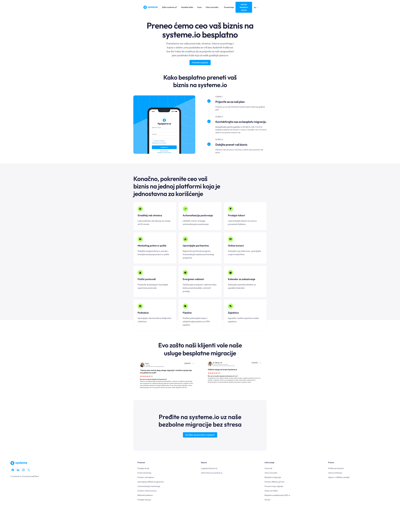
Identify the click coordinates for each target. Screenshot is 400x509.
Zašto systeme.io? (169, 7)
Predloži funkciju (144, 499)
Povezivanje (229, 7)
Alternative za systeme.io (211, 473)
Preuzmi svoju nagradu (274, 486)
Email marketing (144, 473)
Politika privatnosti (336, 468)
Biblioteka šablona (145, 495)
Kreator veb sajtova (146, 477)
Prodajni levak (143, 468)
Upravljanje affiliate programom (151, 482)
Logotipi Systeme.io (209, 468)
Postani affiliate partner (275, 482)
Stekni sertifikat (271, 491)
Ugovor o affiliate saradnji (338, 477)
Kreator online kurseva (147, 491)
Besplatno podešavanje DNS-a (277, 495)
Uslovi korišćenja (335, 473)
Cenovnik (268, 468)
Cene (199, 7)
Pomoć (267, 499)
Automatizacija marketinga (149, 486)
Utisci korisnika (212, 7)
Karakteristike (187, 7)
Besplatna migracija (273, 477)
